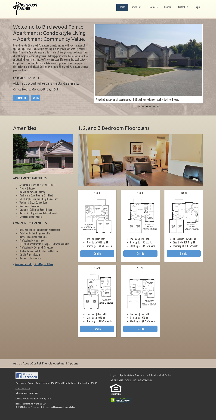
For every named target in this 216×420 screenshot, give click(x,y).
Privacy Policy (69, 407)
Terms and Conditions (54, 407)
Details (97, 253)
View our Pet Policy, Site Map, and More (34, 264)
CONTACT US (21, 98)
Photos (167, 7)
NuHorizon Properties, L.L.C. (36, 403)
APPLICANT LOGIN (120, 380)
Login (197, 7)
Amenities (136, 7)
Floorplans (153, 7)
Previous (98, 62)
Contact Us (182, 7)
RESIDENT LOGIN (142, 380)
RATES (36, 98)
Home (122, 7)
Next (199, 62)
